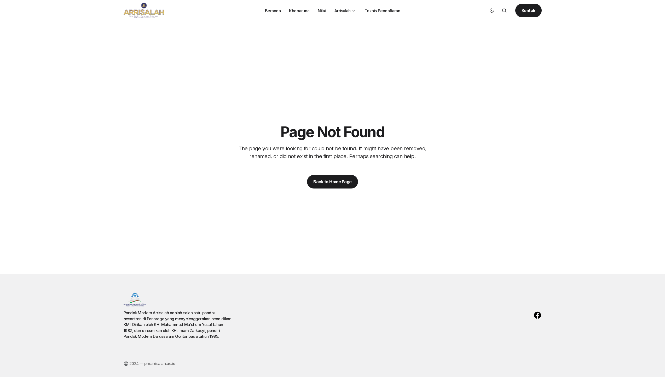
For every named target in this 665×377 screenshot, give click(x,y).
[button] (492, 10)
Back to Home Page (332, 181)
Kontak (528, 10)
